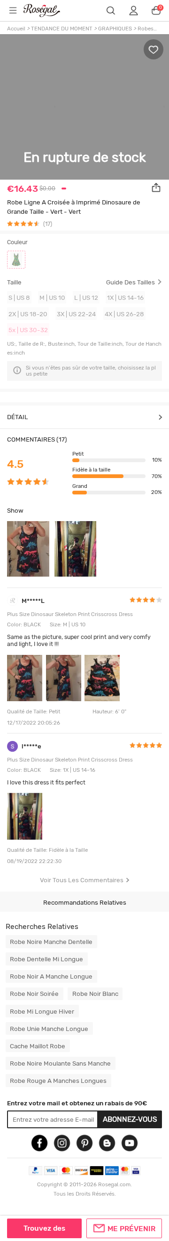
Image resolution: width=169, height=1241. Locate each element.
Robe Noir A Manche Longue (51, 976)
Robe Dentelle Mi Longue (46, 959)
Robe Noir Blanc (95, 993)
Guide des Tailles (130, 282)
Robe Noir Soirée (34, 993)
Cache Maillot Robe (37, 1046)
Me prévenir (131, 1229)
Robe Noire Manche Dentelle (51, 941)
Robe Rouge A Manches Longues (58, 1080)
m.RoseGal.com (47, 10)
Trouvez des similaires (44, 1231)
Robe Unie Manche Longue (49, 1028)
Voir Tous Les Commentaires (81, 880)
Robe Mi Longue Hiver (42, 1011)
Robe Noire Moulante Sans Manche (60, 1063)
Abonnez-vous (130, 1119)
